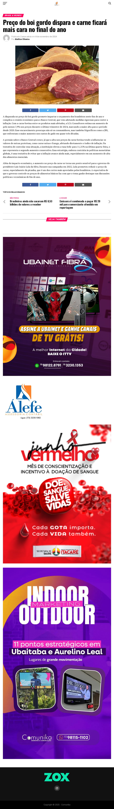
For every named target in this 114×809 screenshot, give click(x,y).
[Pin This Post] (65, 110)
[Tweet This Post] (47, 110)
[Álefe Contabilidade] (23, 419)
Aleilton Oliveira (22, 39)
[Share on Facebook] (30, 110)
